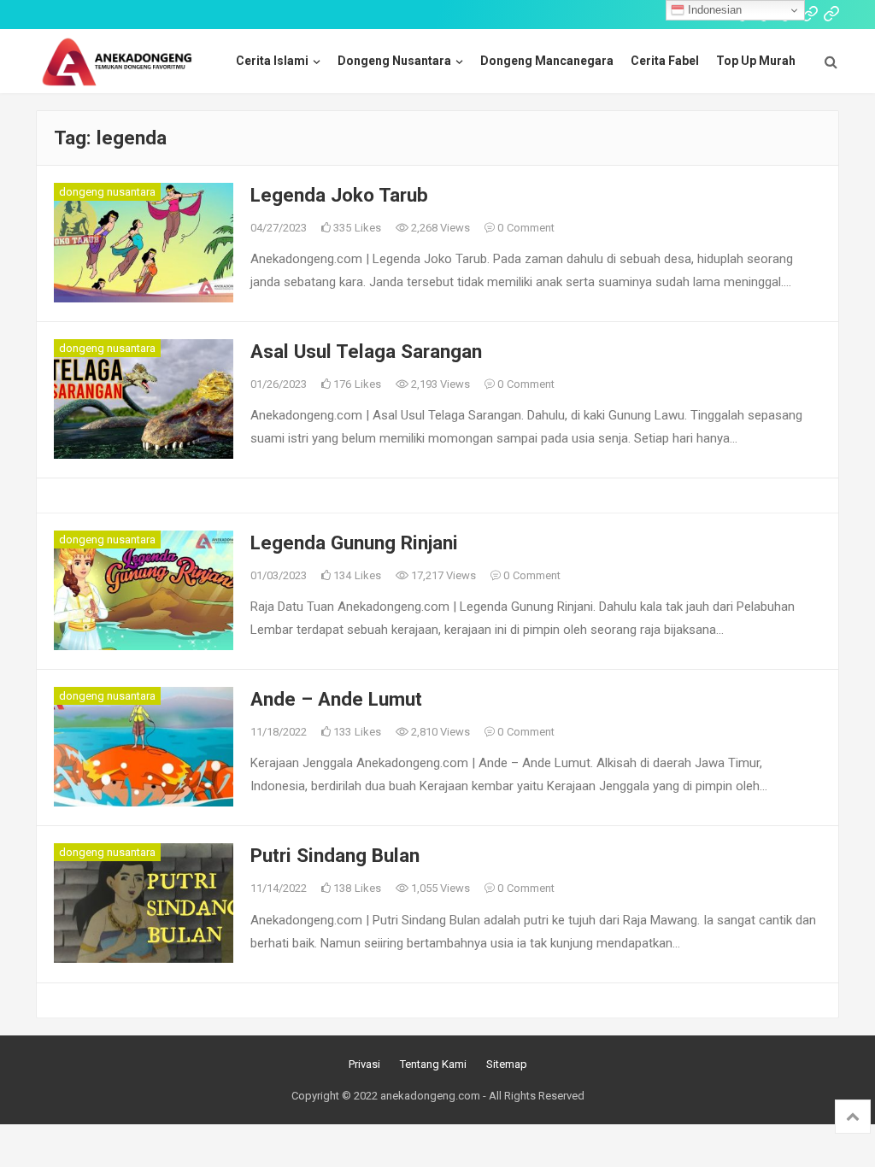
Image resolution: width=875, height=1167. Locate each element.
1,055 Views (439, 888)
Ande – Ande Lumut (336, 699)
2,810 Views (439, 731)
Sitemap (506, 1064)
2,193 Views (439, 384)
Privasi (364, 1064)
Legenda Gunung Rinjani (354, 542)
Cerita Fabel (665, 60)
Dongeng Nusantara (394, 60)
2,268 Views (439, 227)
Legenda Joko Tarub (339, 195)
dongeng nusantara (107, 191)
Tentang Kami (433, 1064)
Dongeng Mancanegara (547, 60)
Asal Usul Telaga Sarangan (366, 351)
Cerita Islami (272, 60)
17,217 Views (442, 575)
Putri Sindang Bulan (335, 855)
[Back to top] (853, 1116)
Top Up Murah (756, 60)
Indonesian (713, 9)
